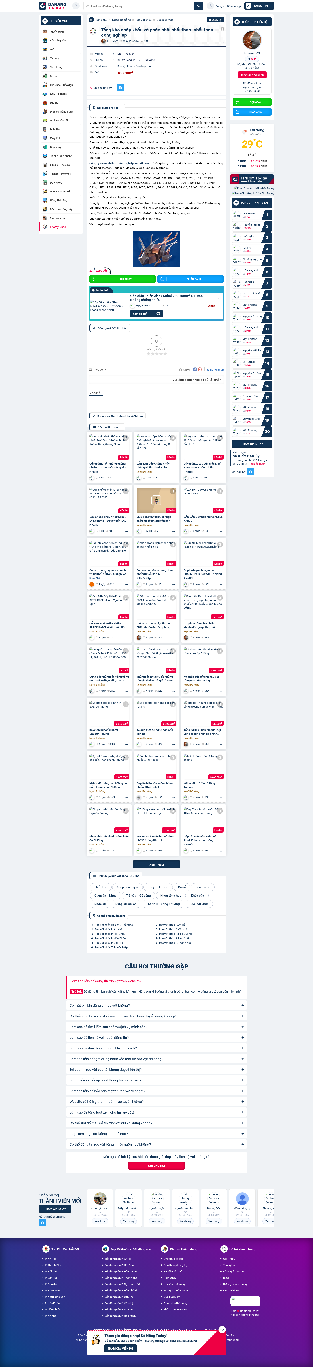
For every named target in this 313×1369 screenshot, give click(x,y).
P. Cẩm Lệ (51, 1284)
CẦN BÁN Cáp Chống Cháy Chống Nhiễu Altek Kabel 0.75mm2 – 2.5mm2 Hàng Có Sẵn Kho (155, 465)
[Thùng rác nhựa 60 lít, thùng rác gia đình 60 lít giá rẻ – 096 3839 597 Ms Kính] (156, 660)
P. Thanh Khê (53, 1265)
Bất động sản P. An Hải (118, 1258)
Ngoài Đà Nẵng (121, 20)
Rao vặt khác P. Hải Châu (110, 933)
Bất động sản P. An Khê (119, 1309)
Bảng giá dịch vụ (233, 1271)
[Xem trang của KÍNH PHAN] (139, 690)
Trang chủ (101, 20)
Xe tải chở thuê (173, 1271)
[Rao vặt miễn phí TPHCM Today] (252, 183)
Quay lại (215, 20)
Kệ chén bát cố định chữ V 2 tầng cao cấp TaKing (201, 678)
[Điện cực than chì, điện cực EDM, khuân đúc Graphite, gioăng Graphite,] (156, 606)
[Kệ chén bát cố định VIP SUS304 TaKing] (109, 713)
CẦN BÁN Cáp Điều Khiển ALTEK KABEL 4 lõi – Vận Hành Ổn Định (108, 625)
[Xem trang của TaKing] (186, 690)
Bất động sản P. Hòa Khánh (121, 1290)
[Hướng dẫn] (76, 5)
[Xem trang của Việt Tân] (139, 531)
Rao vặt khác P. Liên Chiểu (175, 938)
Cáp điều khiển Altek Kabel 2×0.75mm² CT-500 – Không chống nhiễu (168, 297)
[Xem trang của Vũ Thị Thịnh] (92, 690)
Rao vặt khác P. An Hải (172, 924)
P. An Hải (50, 1258)
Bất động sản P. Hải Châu (120, 1265)
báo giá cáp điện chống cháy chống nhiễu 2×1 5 (155, 572)
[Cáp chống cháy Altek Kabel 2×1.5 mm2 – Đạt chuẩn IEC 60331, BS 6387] (109, 500)
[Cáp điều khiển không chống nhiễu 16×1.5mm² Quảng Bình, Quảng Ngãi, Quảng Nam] (109, 447)
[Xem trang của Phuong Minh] (92, 477)
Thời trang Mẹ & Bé (175, 1309)
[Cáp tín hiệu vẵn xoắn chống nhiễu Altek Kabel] (156, 766)
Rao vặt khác (144, 20)
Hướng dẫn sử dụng (235, 1284)
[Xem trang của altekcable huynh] (139, 584)
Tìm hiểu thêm (256, 464)
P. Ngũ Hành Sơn (55, 1297)
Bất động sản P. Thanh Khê (121, 1277)
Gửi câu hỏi (156, 1165)
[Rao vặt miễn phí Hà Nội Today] (254, 188)
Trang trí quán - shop (176, 1290)
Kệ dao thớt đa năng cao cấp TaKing (155, 731)
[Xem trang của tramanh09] (139, 637)
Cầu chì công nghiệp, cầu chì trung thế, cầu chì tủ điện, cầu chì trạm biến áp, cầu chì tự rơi (108, 572)
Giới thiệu (229, 1258)
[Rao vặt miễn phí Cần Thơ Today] (253, 193)
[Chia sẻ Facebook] (120, 87)
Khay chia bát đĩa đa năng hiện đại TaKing (109, 838)
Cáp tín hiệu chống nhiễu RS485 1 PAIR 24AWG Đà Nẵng (203, 572)
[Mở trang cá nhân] (238, 215)
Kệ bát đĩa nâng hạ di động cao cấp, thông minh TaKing (108, 785)
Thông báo (229, 1265)
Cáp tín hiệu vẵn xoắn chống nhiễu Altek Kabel (155, 785)
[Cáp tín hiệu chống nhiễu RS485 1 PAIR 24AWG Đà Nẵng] (204, 553)
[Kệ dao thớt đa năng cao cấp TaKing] (156, 713)
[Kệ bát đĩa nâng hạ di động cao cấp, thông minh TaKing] (109, 766)
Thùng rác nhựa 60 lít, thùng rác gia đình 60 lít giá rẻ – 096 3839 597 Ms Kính (155, 678)
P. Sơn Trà (51, 1277)
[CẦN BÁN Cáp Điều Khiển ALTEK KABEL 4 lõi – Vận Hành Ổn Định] (109, 606)
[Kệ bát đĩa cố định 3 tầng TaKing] (204, 766)
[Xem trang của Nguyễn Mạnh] (139, 797)
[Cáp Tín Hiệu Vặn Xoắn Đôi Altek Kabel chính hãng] (204, 820)
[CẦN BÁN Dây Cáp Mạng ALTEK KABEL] (204, 500)
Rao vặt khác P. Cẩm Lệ (173, 929)
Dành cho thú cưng (175, 1303)
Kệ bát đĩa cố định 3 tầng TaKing (199, 785)
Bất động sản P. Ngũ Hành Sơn (123, 1284)
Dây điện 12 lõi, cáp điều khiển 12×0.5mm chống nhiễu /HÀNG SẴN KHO (203, 465)
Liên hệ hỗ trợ (231, 1290)
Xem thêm (156, 864)
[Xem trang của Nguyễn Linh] (186, 850)
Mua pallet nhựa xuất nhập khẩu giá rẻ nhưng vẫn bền (154, 518)
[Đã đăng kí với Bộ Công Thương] (245, 1303)
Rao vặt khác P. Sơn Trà (109, 942)
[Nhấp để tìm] (198, 6)
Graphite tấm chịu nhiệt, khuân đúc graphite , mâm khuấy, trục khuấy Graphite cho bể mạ (201, 625)
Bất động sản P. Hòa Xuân (120, 1316)
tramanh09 (252, 53)
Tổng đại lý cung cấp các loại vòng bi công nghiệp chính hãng (202, 731)
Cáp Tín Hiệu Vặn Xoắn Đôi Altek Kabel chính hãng (200, 838)
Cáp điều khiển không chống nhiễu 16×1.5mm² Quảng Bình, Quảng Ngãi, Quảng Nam (108, 465)
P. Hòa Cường (53, 1290)
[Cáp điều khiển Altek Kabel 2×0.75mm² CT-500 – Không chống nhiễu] (107, 306)
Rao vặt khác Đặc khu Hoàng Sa (114, 924)
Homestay (170, 1277)
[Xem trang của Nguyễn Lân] (92, 584)
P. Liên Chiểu (52, 1309)
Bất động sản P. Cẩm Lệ (119, 1303)
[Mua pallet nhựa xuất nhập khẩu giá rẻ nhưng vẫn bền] (156, 500)
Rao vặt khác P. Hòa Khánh (111, 938)
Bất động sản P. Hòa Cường (121, 1271)
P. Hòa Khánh (53, 1303)
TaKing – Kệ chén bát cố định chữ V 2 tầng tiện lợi (155, 838)
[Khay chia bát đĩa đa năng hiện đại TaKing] (109, 820)
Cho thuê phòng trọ (175, 1265)
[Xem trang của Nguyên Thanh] (92, 531)
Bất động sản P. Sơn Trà (119, 1297)
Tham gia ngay (252, 444)
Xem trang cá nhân (252, 75)
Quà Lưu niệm (172, 1297)
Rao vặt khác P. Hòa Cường (175, 933)
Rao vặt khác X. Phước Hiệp (111, 947)
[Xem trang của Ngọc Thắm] (139, 477)
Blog (226, 1277)
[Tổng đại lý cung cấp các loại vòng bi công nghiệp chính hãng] (204, 713)
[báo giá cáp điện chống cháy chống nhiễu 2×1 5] (156, 553)
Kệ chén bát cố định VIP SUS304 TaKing (104, 731)
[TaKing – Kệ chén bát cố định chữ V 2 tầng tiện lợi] (156, 820)
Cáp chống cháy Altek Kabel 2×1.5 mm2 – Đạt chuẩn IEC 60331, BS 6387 (107, 518)
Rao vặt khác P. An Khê (108, 929)
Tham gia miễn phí (120, 1348)
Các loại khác (165, 20)
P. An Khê (50, 1316)
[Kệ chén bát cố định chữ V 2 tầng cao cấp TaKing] (204, 660)
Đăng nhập (217, 369)
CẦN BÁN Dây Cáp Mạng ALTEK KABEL (203, 518)
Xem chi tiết (140, 313)
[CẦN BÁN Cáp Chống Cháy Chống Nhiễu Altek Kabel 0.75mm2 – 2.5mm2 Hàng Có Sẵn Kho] (156, 447)
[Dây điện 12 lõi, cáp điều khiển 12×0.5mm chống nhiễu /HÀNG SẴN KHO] (204, 447)
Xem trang (100, 1221)
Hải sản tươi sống (174, 1284)
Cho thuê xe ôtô (173, 1258)
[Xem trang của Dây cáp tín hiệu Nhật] (186, 477)
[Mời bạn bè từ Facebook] (250, 471)
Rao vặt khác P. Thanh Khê (175, 942)
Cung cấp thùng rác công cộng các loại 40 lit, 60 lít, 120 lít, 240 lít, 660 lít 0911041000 (109, 678)
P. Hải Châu (52, 1271)
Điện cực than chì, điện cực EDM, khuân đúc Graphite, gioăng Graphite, (154, 625)
